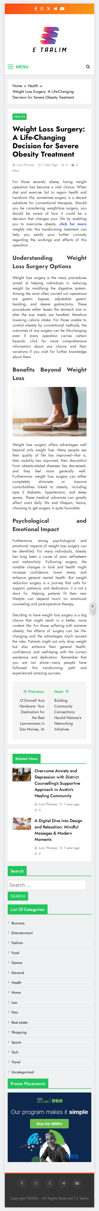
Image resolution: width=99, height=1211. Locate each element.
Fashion (17, 942)
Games (17, 962)
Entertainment (22, 933)
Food (15, 953)
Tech (15, 1052)
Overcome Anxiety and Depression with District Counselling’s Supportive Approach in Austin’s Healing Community (57, 783)
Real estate (20, 1022)
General (18, 972)
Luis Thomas (25, 164)
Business (18, 923)
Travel (16, 1062)
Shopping (19, 1032)
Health (19, 116)
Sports (16, 1042)
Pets (15, 1012)
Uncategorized (23, 1072)
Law (14, 1002)
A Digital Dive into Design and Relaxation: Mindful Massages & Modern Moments (58, 830)
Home (16, 992)
